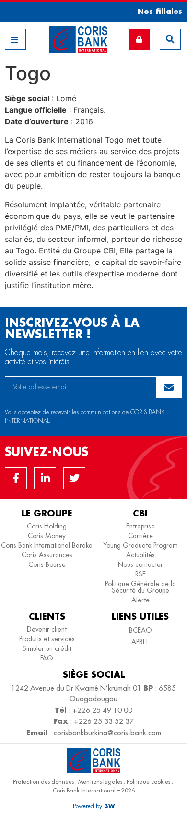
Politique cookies (148, 781)
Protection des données (43, 781)
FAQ (46, 658)
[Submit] (169, 387)
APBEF (140, 641)
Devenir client (47, 629)
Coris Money (47, 535)
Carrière (140, 535)
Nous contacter (140, 564)
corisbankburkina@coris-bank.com (107, 732)
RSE (140, 574)
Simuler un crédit (47, 648)
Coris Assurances (47, 555)
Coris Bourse (47, 564)
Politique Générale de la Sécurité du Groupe (140, 587)
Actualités (140, 555)
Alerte (140, 600)
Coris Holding (47, 526)
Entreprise (140, 526)
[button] (156, 11)
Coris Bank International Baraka (47, 545)
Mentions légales (100, 781)
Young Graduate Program (140, 545)
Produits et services (47, 639)
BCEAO (140, 630)
